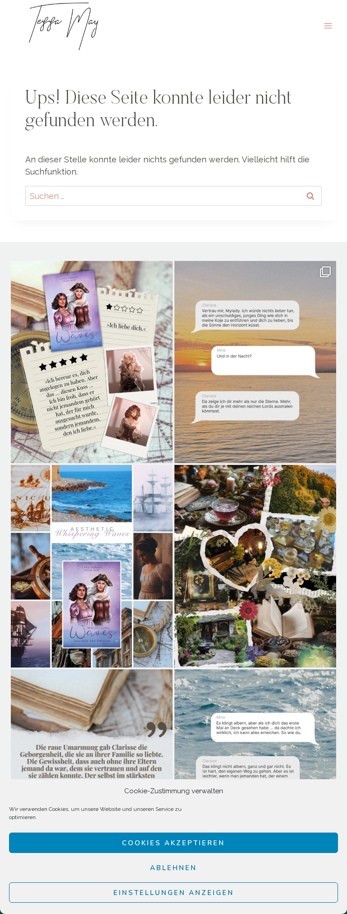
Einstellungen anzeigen (173, 892)
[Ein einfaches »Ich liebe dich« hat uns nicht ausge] (92, 362)
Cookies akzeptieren (173, 843)
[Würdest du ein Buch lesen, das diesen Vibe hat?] (92, 566)
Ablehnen (173, 867)
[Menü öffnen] (327, 26)
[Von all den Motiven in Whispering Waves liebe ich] (92, 770)
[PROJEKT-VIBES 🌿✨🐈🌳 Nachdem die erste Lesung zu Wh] (255, 566)
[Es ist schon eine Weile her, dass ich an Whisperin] (255, 770)
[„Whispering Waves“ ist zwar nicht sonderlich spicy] (255, 362)
